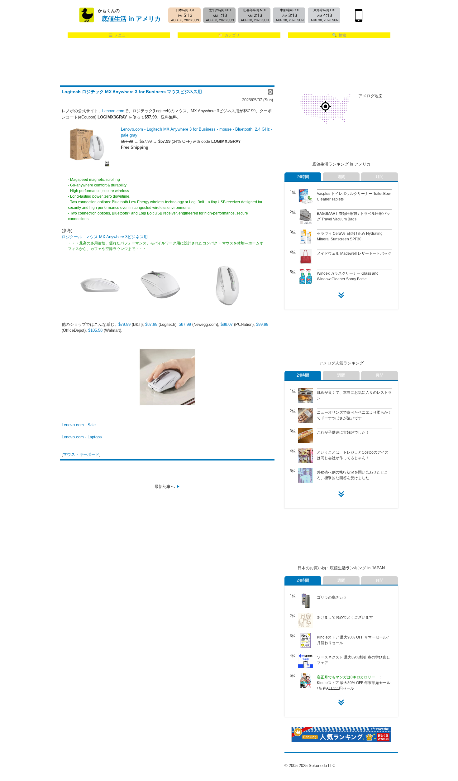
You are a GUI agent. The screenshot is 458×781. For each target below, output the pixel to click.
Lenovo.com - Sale (79, 424)
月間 (379, 176)
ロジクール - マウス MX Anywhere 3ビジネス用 (105, 236)
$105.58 (95, 330)
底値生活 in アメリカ (131, 18)
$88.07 (227, 324)
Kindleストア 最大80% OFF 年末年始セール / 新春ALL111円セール (353, 683)
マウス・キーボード (81, 454)
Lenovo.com (113, 110)
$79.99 (124, 324)
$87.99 (151, 324)
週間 (341, 176)
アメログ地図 (370, 96)
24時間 (303, 176)
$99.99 (262, 324)
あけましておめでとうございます (345, 617)
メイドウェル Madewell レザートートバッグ (354, 253)
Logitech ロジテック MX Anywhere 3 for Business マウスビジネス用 (132, 91)
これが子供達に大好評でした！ (343, 432)
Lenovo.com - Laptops (82, 437)
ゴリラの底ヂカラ (332, 597)
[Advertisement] (229, 62)
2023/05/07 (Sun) (257, 100)
